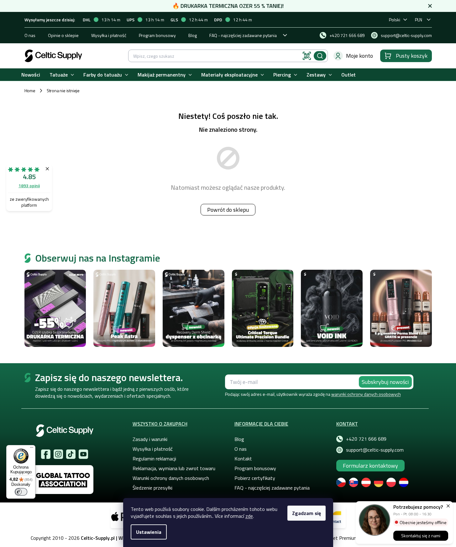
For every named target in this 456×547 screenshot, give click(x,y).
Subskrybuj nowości (385, 382)
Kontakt (243, 458)
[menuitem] (31, 75)
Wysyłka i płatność (108, 35)
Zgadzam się (306, 513)
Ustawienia (148, 532)
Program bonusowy (157, 35)
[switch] (21, 492)
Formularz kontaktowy (370, 465)
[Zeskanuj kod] (306, 55)
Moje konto (359, 55)
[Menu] (31, 449)
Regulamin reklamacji (154, 458)
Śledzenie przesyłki (152, 487)
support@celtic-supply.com (375, 449)
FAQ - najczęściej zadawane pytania (243, 35)
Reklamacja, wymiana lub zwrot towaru (174, 468)
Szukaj (320, 56)
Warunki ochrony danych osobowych (171, 478)
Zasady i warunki (150, 439)
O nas (29, 35)
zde (249, 516)
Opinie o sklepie (63, 35)
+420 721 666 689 (366, 438)
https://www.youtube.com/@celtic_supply (83, 454)
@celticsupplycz (71, 454)
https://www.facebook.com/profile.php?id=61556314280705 (45, 454)
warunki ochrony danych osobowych (366, 394)
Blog (192, 35)
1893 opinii (29, 185)
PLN (418, 19)
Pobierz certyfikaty (254, 478)
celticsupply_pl (58, 454)
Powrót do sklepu (228, 209)
